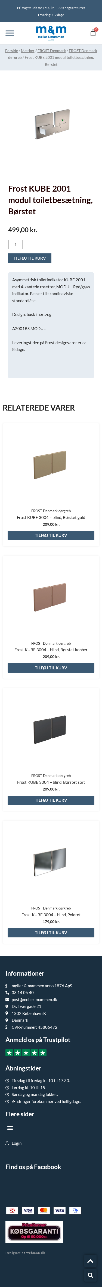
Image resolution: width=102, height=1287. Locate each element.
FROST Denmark (52, 50)
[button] (9, 1127)
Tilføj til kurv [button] (51, 535)
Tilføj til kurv (30, 258)
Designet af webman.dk (25, 1252)
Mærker (28, 50)
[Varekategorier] (9, 33)
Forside (11, 50)
